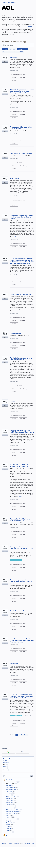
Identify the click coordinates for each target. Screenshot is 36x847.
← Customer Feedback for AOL (9, 2)
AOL (7, 835)
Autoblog (8, 824)
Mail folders (14, 57)
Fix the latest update (17, 611)
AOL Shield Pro (9, 808)
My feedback (20, 51)
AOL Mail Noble (10, 798)
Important (23, 77)
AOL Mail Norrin (10, 802)
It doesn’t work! (15, 333)
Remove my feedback (29, 843)
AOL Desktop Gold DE (11, 789)
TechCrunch (9, 832)
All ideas (5, 760)
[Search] (31, 776)
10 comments (13, 239)
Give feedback (10, 780)
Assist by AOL (9, 822)
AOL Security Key (10, 806)
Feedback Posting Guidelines (14, 843)
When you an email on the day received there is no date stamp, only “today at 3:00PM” (21, 696)
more (15, 236)
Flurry (7, 830)
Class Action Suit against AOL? (21, 294)
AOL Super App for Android (12, 811)
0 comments (12, 107)
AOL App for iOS (10, 784)
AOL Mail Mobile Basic (11, 796)
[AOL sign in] (22, 752)
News (4, 766)
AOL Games (9, 793)
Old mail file (14, 664)
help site (30, 26)
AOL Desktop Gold (10, 787)
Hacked (12, 401)
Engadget (8, 828)
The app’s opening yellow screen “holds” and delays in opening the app (22, 581)
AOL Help (8, 795)
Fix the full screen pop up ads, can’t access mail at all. (21, 359)
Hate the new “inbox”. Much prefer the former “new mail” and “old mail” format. (22, 640)
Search (5, 768)
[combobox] (17, 776)
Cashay (8, 826)
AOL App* (8, 785)
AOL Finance (9, 791)
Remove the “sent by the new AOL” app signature (20, 520)
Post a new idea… (7, 758)
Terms (6, 843)
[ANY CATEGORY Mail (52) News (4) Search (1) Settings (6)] (22, 49)
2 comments (12, 70)
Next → (26, 735)
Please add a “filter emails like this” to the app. (21, 128)
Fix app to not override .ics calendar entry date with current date (21, 548)
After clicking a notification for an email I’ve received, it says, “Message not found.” (22, 91)
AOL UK (8, 815)
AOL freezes (14, 178)
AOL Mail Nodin (10, 800)
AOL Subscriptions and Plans (13, 809)
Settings (5, 770)
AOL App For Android (11, 782)
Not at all (15, 77)
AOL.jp (8, 821)
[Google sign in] (8, 752)
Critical (15, 80)
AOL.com (8, 817)
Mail (17, 70)
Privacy (22, 843)
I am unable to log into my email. (21, 153)
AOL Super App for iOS (11, 813)
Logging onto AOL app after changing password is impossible (22, 431)
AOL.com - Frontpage (11, 819)
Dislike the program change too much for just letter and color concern (21, 217)
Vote (5, 61)
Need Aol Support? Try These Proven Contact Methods (20, 465)
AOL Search (9, 804)
